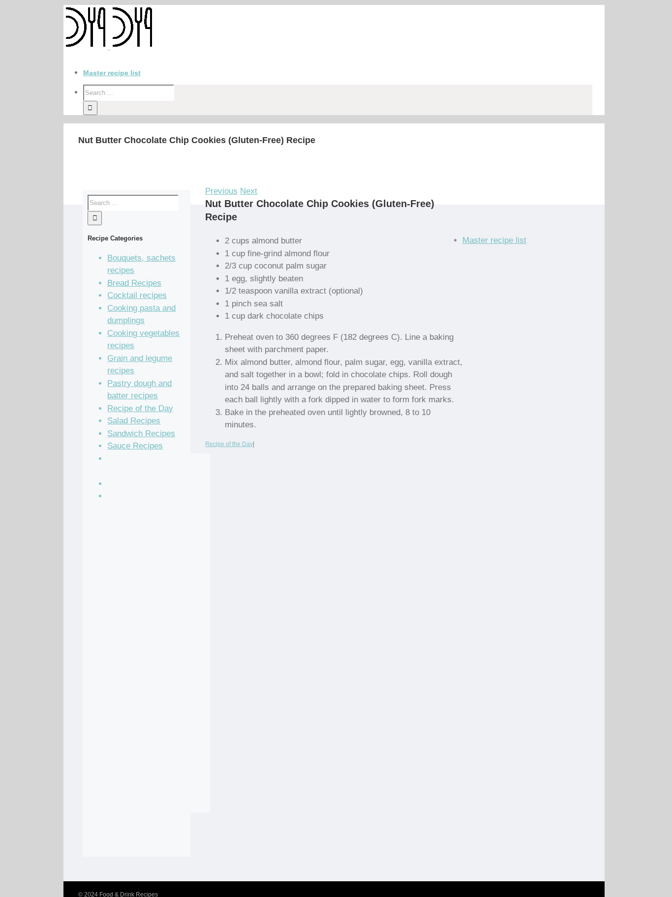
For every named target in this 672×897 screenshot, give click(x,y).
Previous (221, 191)
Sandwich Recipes (141, 433)
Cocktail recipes (137, 295)
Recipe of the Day (229, 444)
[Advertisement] (156, 639)
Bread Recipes (134, 283)
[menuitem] (344, 73)
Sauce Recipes (135, 445)
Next (248, 191)
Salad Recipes (133, 420)
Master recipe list (494, 240)
